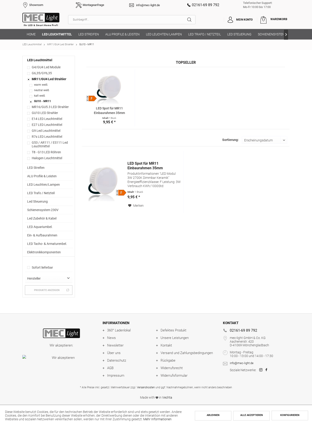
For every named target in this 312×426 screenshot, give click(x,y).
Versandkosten (146, 387)
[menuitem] (132, 19)
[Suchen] (191, 19)
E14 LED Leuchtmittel (47, 119)
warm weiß (41, 84)
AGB (110, 368)
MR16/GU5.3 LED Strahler (50, 107)
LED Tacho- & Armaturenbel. (47, 244)
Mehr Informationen (157, 419)
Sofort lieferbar (42, 267)
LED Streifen (36, 167)
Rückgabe (168, 360)
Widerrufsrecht (172, 368)
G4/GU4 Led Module (46, 67)
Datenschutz (116, 360)
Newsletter (115, 345)
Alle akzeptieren (251, 415)
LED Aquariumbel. (40, 227)
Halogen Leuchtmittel (47, 158)
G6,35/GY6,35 (42, 73)
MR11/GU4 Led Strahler (49, 79)
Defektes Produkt (173, 330)
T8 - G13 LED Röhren (46, 152)
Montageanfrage (93, 5)
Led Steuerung (37, 201)
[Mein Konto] (230, 19)
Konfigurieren (289, 415)
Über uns (114, 353)
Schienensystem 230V (42, 210)
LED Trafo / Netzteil (41, 193)
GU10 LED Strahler (45, 113)
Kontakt (166, 345)
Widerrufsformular (174, 375)
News (111, 338)
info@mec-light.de (148, 5)
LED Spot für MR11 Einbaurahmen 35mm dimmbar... (109, 110)
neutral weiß (41, 90)
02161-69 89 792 (205, 5)
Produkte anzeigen (47, 290)
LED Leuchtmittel (39, 60)
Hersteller (34, 278)
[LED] (61, 333)
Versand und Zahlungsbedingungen (187, 353)
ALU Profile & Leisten (42, 176)
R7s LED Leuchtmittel (47, 136)
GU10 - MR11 (42, 101)
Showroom (36, 5)
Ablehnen (213, 415)
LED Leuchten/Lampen (43, 184)
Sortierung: (230, 140)
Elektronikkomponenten (44, 252)
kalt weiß (39, 95)
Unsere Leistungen (175, 338)
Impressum (115, 375)
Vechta (167, 397)
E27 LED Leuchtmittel (47, 125)
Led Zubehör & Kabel (41, 218)
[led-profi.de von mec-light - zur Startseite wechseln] (40, 20)
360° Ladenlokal (119, 330)
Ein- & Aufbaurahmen (42, 235)
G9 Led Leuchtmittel (46, 130)
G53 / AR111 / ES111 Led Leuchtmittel (50, 144)
